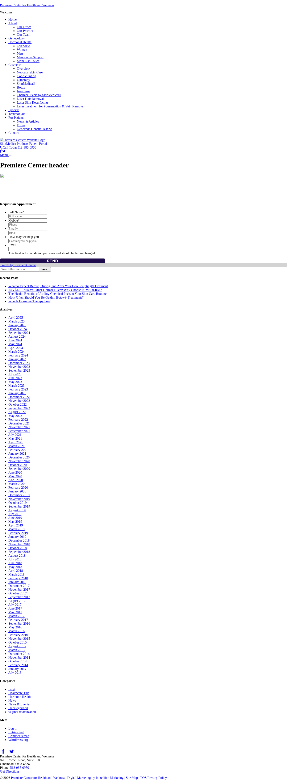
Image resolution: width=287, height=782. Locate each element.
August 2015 (17, 646)
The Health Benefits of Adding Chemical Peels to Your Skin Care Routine (57, 293)
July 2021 (14, 434)
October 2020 (17, 465)
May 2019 (15, 521)
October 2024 (17, 329)
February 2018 (18, 578)
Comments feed (18, 736)
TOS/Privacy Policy (153, 777)
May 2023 (15, 382)
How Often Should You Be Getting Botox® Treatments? (46, 297)
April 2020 (15, 480)
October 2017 (17, 593)
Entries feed (16, 732)
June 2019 (15, 518)
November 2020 (19, 461)
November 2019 (19, 499)
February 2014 (18, 665)
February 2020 (18, 487)
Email (13, 228)
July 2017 (14, 604)
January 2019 (17, 536)
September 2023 (19, 370)
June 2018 (15, 563)
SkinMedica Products (14, 143)
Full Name (16, 212)
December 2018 (19, 540)
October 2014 (17, 661)
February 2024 (18, 355)
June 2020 (15, 472)
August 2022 (17, 412)
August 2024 (17, 336)
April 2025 (15, 317)
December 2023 (19, 363)
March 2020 (16, 484)
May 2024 (15, 344)
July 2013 (14, 672)
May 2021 (15, 438)
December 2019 (19, 495)
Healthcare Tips (18, 693)
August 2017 (17, 601)
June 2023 (15, 378)
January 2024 (17, 359)
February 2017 (18, 619)
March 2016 (16, 631)
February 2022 (18, 419)
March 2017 (16, 616)
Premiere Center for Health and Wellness (27, 5)
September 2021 (19, 431)
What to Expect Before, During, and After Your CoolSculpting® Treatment (58, 286)
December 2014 (19, 653)
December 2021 (19, 423)
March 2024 (16, 351)
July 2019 (14, 514)
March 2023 (16, 385)
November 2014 (19, 657)
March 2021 (16, 446)
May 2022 (15, 416)
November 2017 (19, 589)
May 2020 (15, 476)
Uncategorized (18, 708)
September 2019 (19, 506)
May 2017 (15, 612)
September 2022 (19, 408)
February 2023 (18, 389)
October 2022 (17, 404)
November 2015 (19, 638)
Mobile (14, 220)
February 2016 (18, 635)
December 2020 (19, 457)
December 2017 (19, 585)
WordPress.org (18, 740)
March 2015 (16, 650)
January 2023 (17, 393)
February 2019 (18, 533)
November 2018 (19, 544)
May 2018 (15, 567)
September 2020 (19, 468)
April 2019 (15, 525)
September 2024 (19, 332)
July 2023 (14, 374)
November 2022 (19, 400)
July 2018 (14, 559)
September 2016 (19, 623)
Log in (12, 728)
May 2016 (15, 627)
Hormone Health (19, 696)
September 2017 (19, 597)
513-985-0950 (19, 767)
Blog (11, 689)
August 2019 (17, 510)
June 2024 (15, 340)
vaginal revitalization (22, 712)
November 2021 (19, 427)
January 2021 (17, 453)
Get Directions (9, 771)
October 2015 (17, 642)
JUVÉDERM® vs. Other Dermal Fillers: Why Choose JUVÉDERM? (55, 290)
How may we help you (23, 237)
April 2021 (15, 442)
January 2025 (17, 325)
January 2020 (17, 491)
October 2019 (17, 502)
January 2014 (17, 669)
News (12, 700)
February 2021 (18, 450)
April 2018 (15, 570)
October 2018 (17, 548)
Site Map (132, 777)
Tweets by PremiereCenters (18, 265)
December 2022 (19, 397)
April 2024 (15, 348)
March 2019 (16, 529)
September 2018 (19, 552)
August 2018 (17, 555)
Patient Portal (38, 143)
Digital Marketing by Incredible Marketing (95, 777)
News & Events (18, 704)
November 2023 (19, 366)
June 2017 (15, 608)
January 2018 (17, 582)
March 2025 (16, 321)
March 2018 (16, 574)
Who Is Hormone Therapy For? (29, 301)
